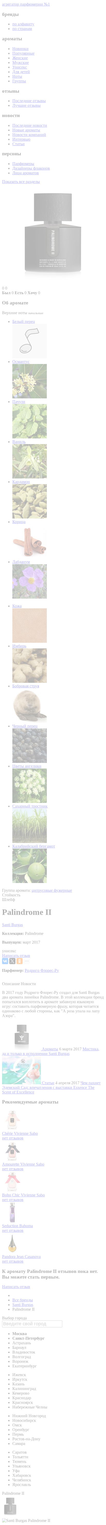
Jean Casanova (28, 1256)
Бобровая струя (25, 686)
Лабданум (21, 562)
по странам (22, 28)
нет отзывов (12, 1138)
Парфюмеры (23, 163)
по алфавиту (23, 24)
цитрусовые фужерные (52, 890)
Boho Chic (11, 1195)
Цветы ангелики (26, 766)
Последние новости (29, 125)
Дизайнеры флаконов (31, 168)
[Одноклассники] (19, 961)
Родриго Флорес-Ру (42, 970)
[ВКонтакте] (5, 961)
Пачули (18, 401)
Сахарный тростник (30, 806)
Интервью (21, 139)
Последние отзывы (29, 101)
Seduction (10, 1226)
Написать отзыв (16, 955)
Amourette (11, 1164)
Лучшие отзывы (26, 105)
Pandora (9, 1256)
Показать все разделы (21, 181)
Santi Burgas (12, 925)
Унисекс (19, 67)
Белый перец (23, 321)
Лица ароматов (25, 173)
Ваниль (18, 441)
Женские (20, 58)
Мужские (20, 62)
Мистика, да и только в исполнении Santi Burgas (50, 1051)
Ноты (17, 76)
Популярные (23, 53)
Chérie (8, 1133)
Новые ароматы (26, 130)
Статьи (18, 144)
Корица (18, 522)
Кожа (17, 606)
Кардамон (21, 481)
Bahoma (26, 1226)
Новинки (20, 48)
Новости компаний (29, 134)
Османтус (21, 361)
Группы (19, 81)
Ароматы (50, 1049)
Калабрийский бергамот (33, 846)
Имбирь (19, 646)
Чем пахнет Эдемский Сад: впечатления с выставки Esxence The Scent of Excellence (51, 1087)
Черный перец (25, 726)
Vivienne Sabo (26, 1133)
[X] (12, 961)
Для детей (21, 72)
